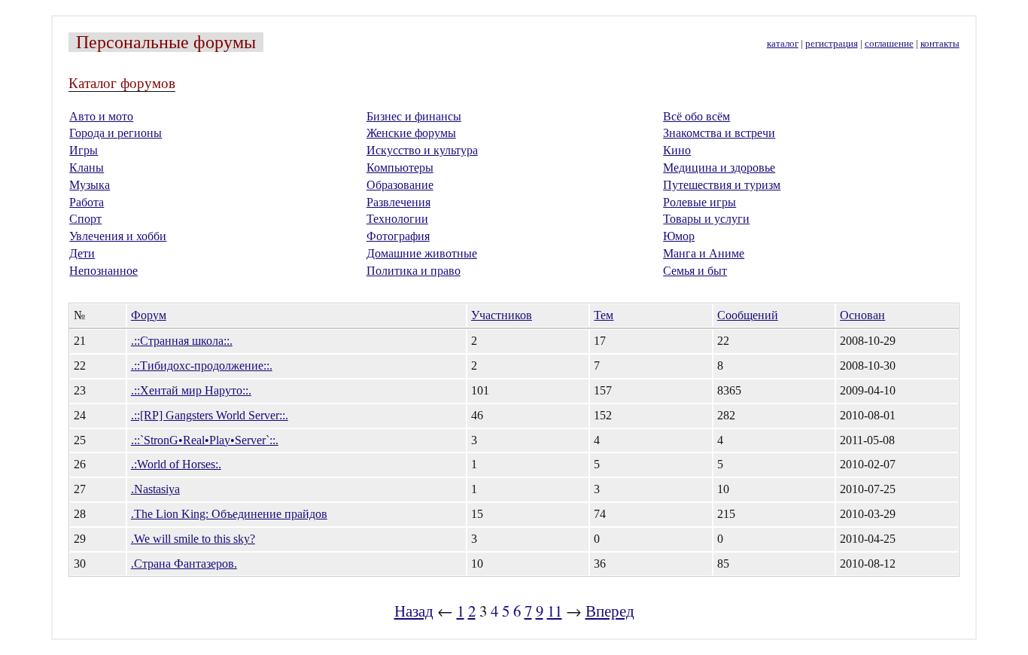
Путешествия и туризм (721, 184)
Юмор (679, 236)
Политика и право (413, 270)
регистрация (831, 43)
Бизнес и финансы (413, 116)
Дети (82, 253)
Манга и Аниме (703, 253)
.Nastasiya (155, 489)
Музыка (89, 184)
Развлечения (398, 202)
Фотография (398, 236)
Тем (603, 315)
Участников (501, 315)
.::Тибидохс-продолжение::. (201, 365)
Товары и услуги (706, 218)
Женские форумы (411, 132)
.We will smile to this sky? (193, 538)
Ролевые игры (699, 202)
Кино (677, 150)
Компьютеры (399, 167)
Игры (83, 150)
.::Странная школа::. (182, 340)
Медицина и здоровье (719, 167)
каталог (782, 43)
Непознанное (103, 270)
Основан (862, 315)
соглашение (889, 43)
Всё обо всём (696, 116)
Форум (148, 315)
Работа (86, 202)
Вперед (609, 610)
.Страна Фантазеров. (184, 563)
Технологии (397, 218)
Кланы (86, 167)
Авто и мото (101, 116)
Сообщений (747, 315)
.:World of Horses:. (176, 464)
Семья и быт (695, 270)
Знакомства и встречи (719, 132)
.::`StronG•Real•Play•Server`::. (204, 440)
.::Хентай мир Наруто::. (191, 390)
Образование (399, 184)
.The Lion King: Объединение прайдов (229, 513)
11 (554, 610)
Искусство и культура (422, 150)
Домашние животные (421, 253)
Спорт (85, 218)
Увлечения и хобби (117, 236)
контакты (940, 43)
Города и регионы (115, 132)
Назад (413, 610)
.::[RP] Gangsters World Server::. (209, 415)
